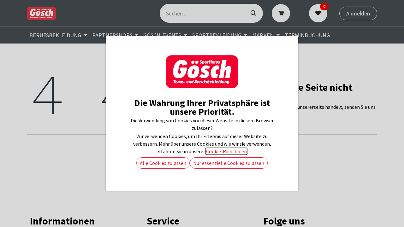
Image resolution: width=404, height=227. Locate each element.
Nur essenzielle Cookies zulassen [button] (228, 163)
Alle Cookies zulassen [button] (163, 163)
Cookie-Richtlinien (226, 151)
